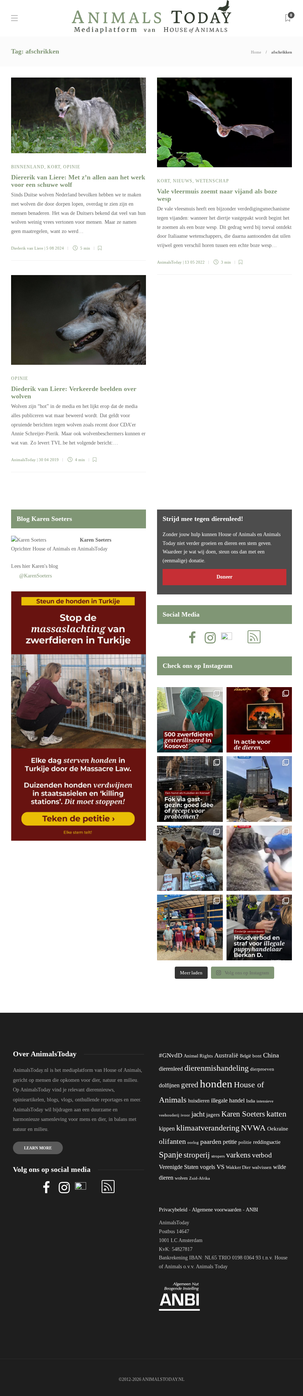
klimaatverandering (207, 1127)
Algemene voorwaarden (216, 1210)
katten (276, 1113)
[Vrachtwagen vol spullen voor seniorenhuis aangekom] (190, 927)
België (245, 1056)
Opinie (71, 166)
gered (189, 1084)
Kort (53, 166)
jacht (198, 1114)
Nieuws (183, 180)
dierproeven (262, 1069)
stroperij (197, 1154)
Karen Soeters (95, 540)
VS (220, 1166)
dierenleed (171, 1069)
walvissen (262, 1167)
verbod (262, 1155)
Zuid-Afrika (199, 1178)
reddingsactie (266, 1142)
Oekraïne (277, 1129)
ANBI (252, 1210)
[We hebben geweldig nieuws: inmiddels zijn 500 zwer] (190, 720)
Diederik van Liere (27, 248)
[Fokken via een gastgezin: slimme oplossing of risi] (190, 789)
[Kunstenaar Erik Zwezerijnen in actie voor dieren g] (259, 720)
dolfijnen (169, 1085)
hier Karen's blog (40, 566)
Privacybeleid (173, 1210)
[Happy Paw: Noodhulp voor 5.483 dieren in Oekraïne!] (190, 858)
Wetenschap (212, 180)
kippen (167, 1128)
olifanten (172, 1141)
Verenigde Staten (178, 1167)
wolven (181, 1178)
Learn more (38, 1148)
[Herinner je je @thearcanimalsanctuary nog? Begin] (259, 789)
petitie (230, 1142)
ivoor (185, 1115)
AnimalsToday (169, 262)
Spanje (170, 1154)
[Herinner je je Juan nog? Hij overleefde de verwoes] (259, 858)
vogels (207, 1167)
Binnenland (27, 166)
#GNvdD (170, 1055)
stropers (218, 1156)
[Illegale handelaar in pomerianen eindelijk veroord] (259, 927)
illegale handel (228, 1100)
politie (245, 1142)
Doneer (224, 577)
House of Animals (51, 549)
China (271, 1055)
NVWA (253, 1127)
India (250, 1101)
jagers (213, 1115)
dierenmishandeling (216, 1068)
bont (257, 1056)
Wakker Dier (238, 1167)
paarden (210, 1141)
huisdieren (199, 1101)
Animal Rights (198, 1056)
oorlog (193, 1142)
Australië (226, 1055)
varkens (238, 1155)
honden (216, 1084)
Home (256, 52)
